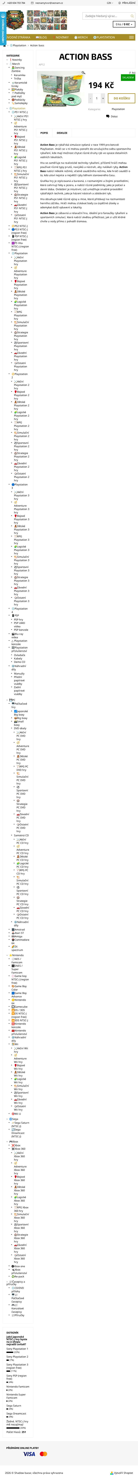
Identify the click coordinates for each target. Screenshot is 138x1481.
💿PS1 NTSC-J (20, 112)
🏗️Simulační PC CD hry (22, 880)
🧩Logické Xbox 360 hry (20, 1200)
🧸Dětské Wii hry (19, 1073)
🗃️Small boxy (19, 723)
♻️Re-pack (18, 1276)
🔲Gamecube (19, 1006)
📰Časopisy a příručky (15, 1283)
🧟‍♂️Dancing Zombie (18, 69)
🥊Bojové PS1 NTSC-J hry (20, 140)
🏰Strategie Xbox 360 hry (21, 1238)
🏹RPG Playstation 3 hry (21, 540)
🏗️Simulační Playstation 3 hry (21, 560)
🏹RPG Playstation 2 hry (21, 426)
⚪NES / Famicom (17, 960)
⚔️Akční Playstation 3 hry (21, 495)
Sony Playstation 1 (17, 1348)
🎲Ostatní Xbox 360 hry (20, 1258)
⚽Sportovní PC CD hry (22, 890)
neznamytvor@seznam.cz (49, 2)
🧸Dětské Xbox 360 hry (19, 1190)
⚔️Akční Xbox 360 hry (19, 1156)
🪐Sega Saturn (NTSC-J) (20, 1124)
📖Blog (41, 37)
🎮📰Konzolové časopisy (18, 1308)
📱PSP (15, 615)
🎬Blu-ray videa (17, 635)
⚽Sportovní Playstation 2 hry (21, 446)
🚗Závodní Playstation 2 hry (21, 467)
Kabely (18, 658)
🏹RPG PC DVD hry (22, 768)
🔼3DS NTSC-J (20, 1020)
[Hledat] (132, 16)
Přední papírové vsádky (19, 680)
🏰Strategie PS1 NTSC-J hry (21, 198)
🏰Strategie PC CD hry (22, 901)
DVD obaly (20, 728)
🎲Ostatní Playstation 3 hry (21, 601)
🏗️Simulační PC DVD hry (22, 778)
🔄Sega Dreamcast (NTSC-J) (18, 1133)
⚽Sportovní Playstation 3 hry (21, 570)
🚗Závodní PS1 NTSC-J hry (20, 208)
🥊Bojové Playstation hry (20, 284)
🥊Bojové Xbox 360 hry (19, 1180)
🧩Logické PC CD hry (23, 865)
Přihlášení (128, 2)
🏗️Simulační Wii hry (21, 1087)
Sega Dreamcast (16, 1413)
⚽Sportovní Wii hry (21, 1094)
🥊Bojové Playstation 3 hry (21, 519)
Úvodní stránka (17, 37)
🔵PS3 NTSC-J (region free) (20, 231)
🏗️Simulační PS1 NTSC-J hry (21, 177)
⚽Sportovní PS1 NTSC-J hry (21, 188)
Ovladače (19, 655)
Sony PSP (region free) (16, 1377)
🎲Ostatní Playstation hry (20, 366)
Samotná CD (21, 835)
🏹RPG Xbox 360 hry (21, 1209)
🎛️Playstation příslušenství (20, 649)
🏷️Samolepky (19, 103)
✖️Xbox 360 (18, 1148)
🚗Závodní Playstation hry (20, 356)
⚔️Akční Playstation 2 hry (21, 385)
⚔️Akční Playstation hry (20, 261)
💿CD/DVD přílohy (18, 1289)
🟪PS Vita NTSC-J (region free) (20, 246)
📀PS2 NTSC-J (20, 226)
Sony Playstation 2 (17, 1356)
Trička (17, 78)
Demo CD (19, 662)
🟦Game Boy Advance (19, 994)
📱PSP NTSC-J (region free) (20, 237)
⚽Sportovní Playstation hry (21, 346)
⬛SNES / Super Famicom (17, 969)
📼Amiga (17, 936)
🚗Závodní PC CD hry (23, 909)
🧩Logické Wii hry (20, 1080)
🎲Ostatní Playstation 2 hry (21, 477)
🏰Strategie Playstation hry (21, 336)
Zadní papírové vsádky (19, 690)
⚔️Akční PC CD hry (22, 841)
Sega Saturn (13, 1405)
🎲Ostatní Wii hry (20, 1107)
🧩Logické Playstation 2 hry (21, 415)
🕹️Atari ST (18, 933)
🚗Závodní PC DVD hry (23, 817)
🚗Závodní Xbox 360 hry (20, 1248)
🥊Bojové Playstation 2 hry (21, 395)
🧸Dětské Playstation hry (20, 295)
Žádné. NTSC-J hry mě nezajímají (17, 1423)
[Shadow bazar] (36, 19)
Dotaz (114, 116)
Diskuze (62, 133)
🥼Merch (81, 37)
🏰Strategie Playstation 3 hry (21, 580)
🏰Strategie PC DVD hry (22, 805)
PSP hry (18, 619)
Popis (44, 133)
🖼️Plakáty (17, 89)
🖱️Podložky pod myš (18, 94)
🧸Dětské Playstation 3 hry (21, 529)
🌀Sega (13, 1119)
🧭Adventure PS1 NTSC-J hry (20, 128)
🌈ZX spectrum (17, 948)
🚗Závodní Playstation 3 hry (21, 591)
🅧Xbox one (18, 1266)
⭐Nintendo (16, 955)
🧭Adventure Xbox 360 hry (20, 1168)
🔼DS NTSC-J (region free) (19, 1015)
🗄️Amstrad (18, 929)
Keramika (19, 75)
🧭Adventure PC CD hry (23, 850)
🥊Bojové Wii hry (19, 1067)
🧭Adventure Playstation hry (20, 272)
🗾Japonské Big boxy (21, 712)
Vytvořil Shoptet (123, 1473)
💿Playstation (104, 37)
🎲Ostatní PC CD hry (22, 916)
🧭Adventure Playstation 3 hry (21, 507)
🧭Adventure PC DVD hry (23, 747)
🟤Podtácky (18, 99)
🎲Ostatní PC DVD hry (22, 828)
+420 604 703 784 (16, 2)
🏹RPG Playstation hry (20, 315)
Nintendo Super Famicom (16, 1396)
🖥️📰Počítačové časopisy (18, 1298)
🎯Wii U (16, 1113)
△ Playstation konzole (19, 642)
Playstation (118, 109)
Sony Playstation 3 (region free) (17, 1366)
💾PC (12, 700)
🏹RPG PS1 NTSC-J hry (20, 169)
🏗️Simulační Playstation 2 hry (21, 436)
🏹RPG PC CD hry (22, 871)
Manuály (19, 673)
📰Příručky (18, 1315)
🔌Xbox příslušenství (19, 1271)
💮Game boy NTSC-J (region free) (20, 979)
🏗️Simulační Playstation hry (21, 325)
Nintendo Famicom (17, 1386)
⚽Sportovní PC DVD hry (22, 792)
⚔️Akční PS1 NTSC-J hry (21, 117)
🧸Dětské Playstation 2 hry (21, 405)
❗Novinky (60, 37)
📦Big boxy (20, 718)
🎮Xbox (13, 1141)
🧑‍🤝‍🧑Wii (15, 1044)
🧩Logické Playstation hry (20, 305)
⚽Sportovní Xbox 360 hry (21, 1228)
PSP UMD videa (19, 624)
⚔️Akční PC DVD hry (21, 736)
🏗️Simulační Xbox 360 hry (21, 1217)
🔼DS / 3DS (18, 1010)
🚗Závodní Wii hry (20, 1101)
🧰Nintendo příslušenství (19, 1032)
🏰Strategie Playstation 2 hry (21, 456)
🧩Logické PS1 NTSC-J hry (20, 160)
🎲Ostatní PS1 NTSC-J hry (20, 218)
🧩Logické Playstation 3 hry (21, 550)
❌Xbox (16, 1145)
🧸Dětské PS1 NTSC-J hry (20, 150)
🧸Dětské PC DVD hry (22, 759)
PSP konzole (21, 629)
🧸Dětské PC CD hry (22, 858)
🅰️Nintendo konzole (19, 1025)
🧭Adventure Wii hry (20, 1058)
